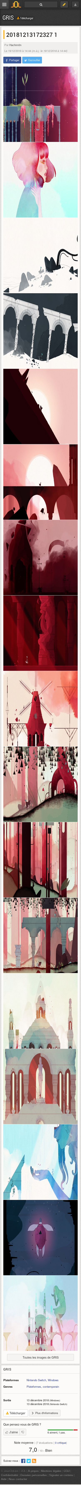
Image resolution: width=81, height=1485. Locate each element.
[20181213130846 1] (40, 406)
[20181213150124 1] (40, 784)
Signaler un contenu (61, 1475)
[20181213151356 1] (40, 859)
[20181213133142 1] (40, 708)
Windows (53, 1380)
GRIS (8, 17)
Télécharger (26, 18)
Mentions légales (51, 1471)
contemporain (51, 1387)
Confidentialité (9, 1475)
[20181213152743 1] (40, 1086)
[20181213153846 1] (40, 1162)
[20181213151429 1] (40, 935)
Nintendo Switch (36, 1380)
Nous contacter (18, 1479)
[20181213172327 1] (40, 104)
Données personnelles (33, 1475)
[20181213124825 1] (40, 179)
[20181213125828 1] (40, 255)
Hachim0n (15, 45)
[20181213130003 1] (40, 331)
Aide (3, 1479)
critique (60, 1443)
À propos (33, 1471)
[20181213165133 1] (40, 1237)
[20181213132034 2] (40, 633)
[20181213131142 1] (40, 557)
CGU (67, 1471)
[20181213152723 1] (40, 1011)
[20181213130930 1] (40, 482)
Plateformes (34, 1387)
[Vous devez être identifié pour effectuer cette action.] (23, 1432)
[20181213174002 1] (40, 1313)
